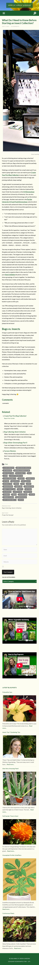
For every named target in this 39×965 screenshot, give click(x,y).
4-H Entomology (28, 192)
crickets (21, 478)
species (21, 500)
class (5, 475)
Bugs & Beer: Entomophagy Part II (15, 442)
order (14, 494)
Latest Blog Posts (9, 687)
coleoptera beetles (16, 475)
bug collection (8, 473)
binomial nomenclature (21, 470)
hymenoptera (29, 486)
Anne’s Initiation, (10, 274)
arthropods (8, 470)
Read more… (11, 764)
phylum (32, 494)
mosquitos (27, 491)
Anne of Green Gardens (19, 5)
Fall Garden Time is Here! (10, 816)
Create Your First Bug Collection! (15, 417)
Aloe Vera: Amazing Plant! (10, 768)
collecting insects (10, 478)
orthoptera (23, 494)
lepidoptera (18, 491)
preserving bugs (21, 497)
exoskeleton (8, 483)
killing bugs (7, 491)
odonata (6, 494)
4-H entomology (9, 467)
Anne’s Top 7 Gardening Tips (11, 732)
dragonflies (15, 481)
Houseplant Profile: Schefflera (11, 855)
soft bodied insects (10, 500)
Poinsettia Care (7, 692)
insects (20, 489)
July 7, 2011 (5, 26)
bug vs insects (20, 473)
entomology (26, 481)
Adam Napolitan (21, 961)
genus (29, 483)
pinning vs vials (8, 497)
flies (22, 483)
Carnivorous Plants (8, 913)
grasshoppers (8, 486)
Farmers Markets (10, 451)
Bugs (6, 464)
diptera (6, 481)
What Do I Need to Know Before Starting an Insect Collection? (19, 22)
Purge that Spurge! (8, 514)
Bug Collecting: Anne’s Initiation (15, 432)
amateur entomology (23, 467)
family (16, 483)
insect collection (9, 489)
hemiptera (18, 486)
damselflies (30, 478)
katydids (28, 489)
